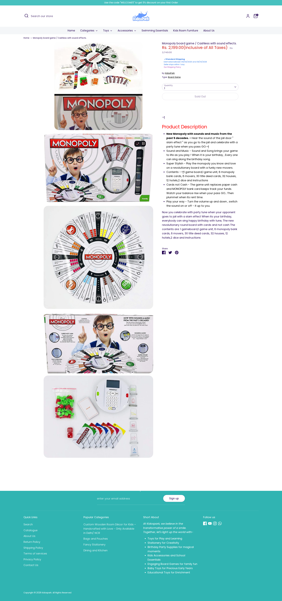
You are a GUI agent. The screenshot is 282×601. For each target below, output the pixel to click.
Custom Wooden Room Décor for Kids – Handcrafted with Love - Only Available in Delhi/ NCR (109, 529)
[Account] (248, 16)
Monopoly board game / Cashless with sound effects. (60, 38)
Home (71, 30)
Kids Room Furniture (185, 30)
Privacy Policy (32, 559)
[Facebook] (205, 523)
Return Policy (32, 542)
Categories (87, 30)
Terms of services (35, 553)
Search (28, 524)
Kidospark (47, 592)
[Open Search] (26, 16)
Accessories (126, 30)
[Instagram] (215, 523)
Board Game (174, 77)
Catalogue (30, 530)
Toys (106, 30)
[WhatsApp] (220, 523)
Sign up (174, 498)
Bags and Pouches (95, 538)
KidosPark (170, 73)
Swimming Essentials (155, 30)
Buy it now (200, 106)
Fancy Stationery (94, 544)
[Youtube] (210, 523)
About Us (208, 30)
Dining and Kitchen (95, 550)
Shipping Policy (33, 548)
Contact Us (31, 565)
